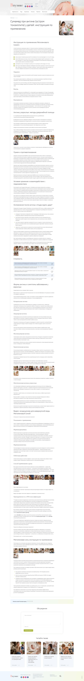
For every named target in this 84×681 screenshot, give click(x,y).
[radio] (27, 601)
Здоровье (36, 3)
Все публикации (52, 674)
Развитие (36, 6)
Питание (32, 11)
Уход (36, 5)
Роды (21, 11)
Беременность (15, 11)
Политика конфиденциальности (37, 674)
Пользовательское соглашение (37, 675)
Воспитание (44, 11)
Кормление (26, 11)
